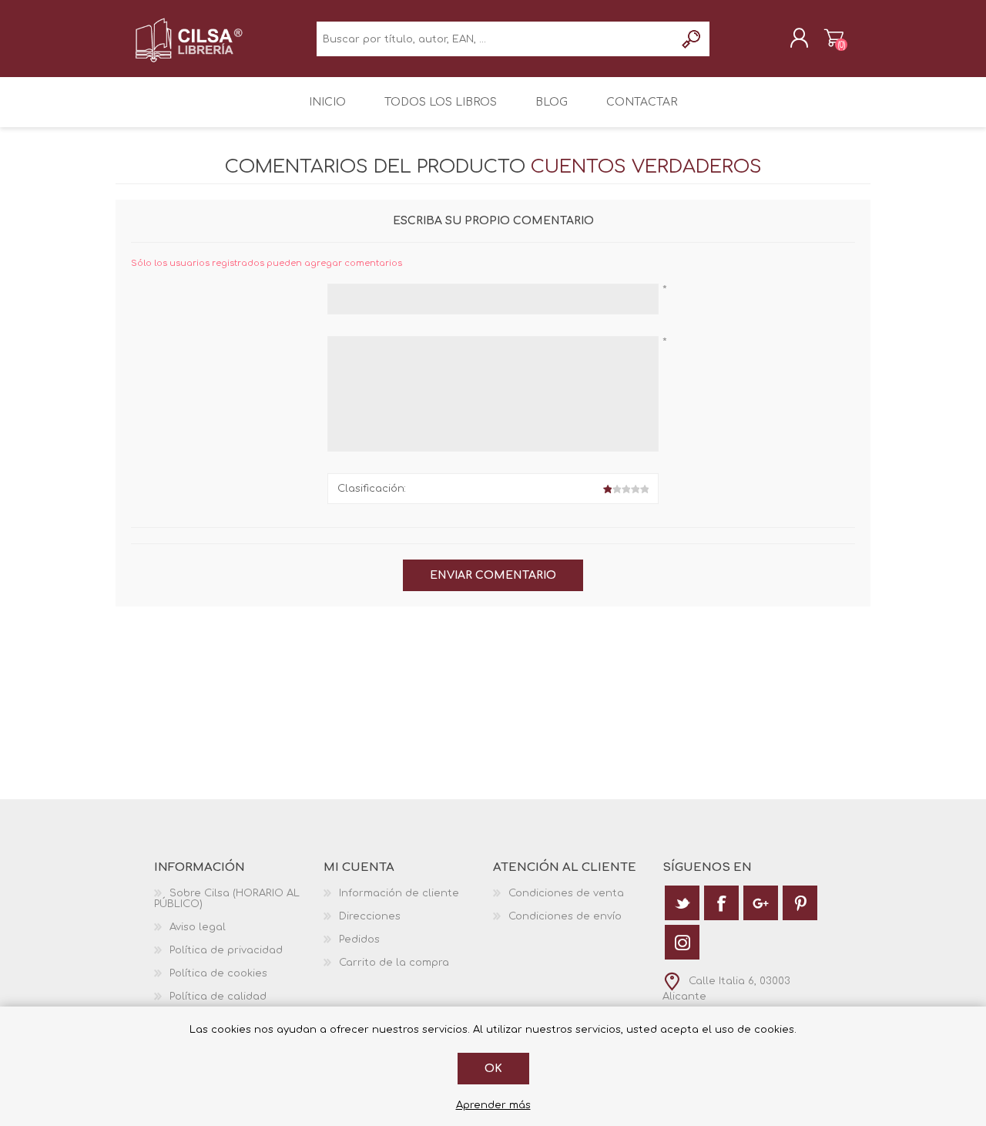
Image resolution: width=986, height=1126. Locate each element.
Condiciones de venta (566, 893)
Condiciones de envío (565, 916)
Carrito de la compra (834, 38)
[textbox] (496, 39)
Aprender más (493, 1105)
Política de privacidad (226, 950)
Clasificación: (371, 488)
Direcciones (370, 916)
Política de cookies (218, 973)
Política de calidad (218, 996)
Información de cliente (399, 893)
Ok (493, 1068)
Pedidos (359, 939)
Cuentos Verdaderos (646, 166)
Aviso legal (197, 927)
